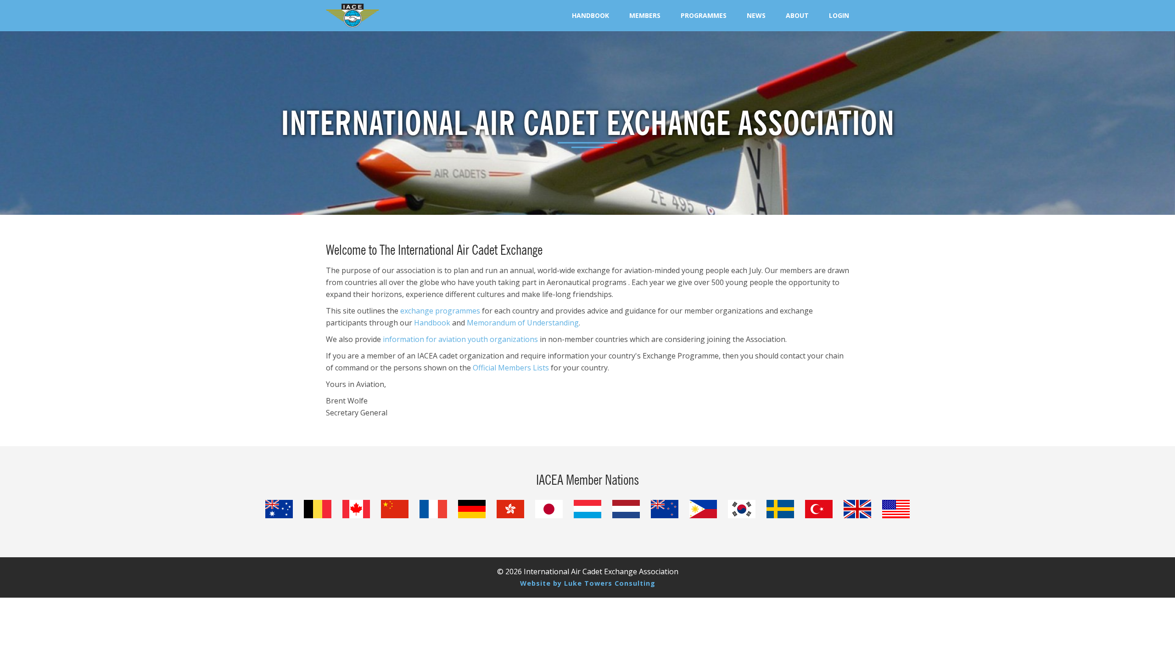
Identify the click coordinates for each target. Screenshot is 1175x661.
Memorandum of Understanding (523, 323)
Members (644, 15)
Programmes (704, 15)
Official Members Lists (511, 368)
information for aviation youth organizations (460, 339)
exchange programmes (440, 311)
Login (839, 15)
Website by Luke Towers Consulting (587, 583)
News (756, 15)
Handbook (590, 15)
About (797, 15)
